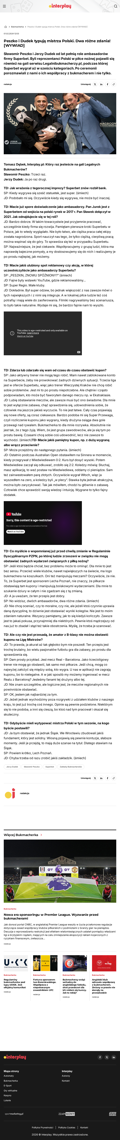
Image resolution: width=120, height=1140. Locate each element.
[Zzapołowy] (67, 1114)
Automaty (9, 1075)
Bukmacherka (17, 27)
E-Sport (8, 1085)
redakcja (8, 84)
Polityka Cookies (66, 1127)
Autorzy (66, 1075)
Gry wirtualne (10, 1090)
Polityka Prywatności (42, 1127)
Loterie (7, 1100)
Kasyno (7, 1095)
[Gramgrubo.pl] (112, 1114)
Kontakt (66, 1080)
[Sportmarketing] (14, 1114)
